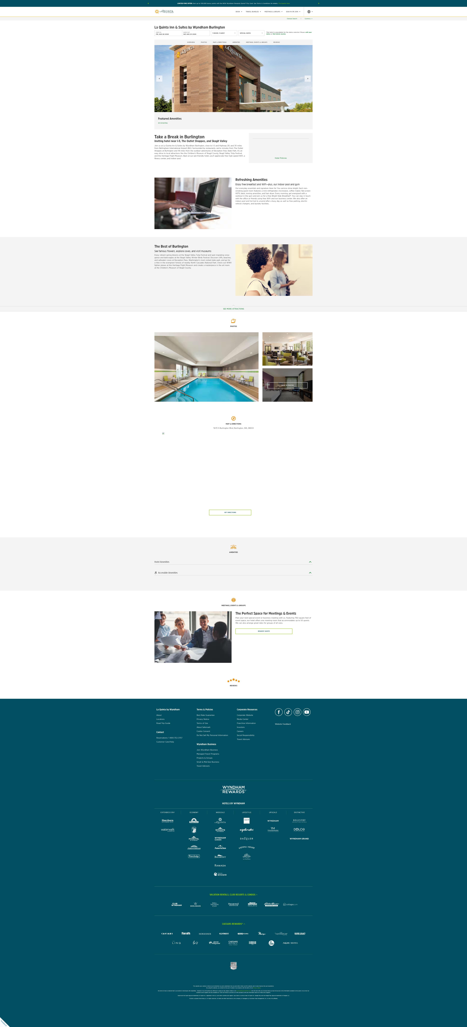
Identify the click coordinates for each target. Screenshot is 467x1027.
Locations (160, 719)
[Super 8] (194, 830)
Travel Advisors (203, 766)
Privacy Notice (203, 719)
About (159, 715)
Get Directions (230, 512)
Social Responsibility (245, 735)
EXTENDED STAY (168, 812)
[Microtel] (194, 839)
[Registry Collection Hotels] (299, 821)
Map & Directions (219, 42)
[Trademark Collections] (273, 830)
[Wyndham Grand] (299, 839)
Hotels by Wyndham (233, 803)
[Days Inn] (194, 821)
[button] (148, 3)
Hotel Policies (281, 158)
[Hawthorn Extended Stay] (167, 821)
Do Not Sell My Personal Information (212, 735)
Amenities (236, 42)
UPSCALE (273, 812)
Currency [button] (308, 18)
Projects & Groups (204, 758)
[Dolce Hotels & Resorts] (299, 830)
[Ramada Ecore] (220, 875)
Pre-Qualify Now (284, 3)
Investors (241, 727)
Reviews (276, 42)
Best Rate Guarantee (206, 715)
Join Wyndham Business (207, 750)
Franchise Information (246, 723)
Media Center (242, 719)
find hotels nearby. (279, 34)
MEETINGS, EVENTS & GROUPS (256, 42)
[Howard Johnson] (194, 848)
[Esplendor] (246, 830)
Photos (204, 42)
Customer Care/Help (165, 742)
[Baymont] (220, 857)
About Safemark (203, 727)
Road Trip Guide (163, 723)
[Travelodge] (194, 857)
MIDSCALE (220, 812)
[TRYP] (246, 821)
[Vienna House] (246, 848)
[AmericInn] (220, 848)
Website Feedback (283, 724)
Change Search (292, 18)
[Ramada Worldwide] (220, 866)
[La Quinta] (220, 821)
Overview (191, 42)
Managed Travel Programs (208, 754)
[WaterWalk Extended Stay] (167, 830)
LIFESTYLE (246, 812)
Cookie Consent (203, 731)
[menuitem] (239, 12)
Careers (240, 731)
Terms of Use (202, 723)
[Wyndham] (273, 821)
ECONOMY (194, 812)
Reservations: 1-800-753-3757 (169, 738)
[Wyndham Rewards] (233, 789)
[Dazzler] (246, 839)
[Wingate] (220, 830)
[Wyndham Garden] (220, 839)
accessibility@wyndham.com (243, 990)
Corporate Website (245, 715)
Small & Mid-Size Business (208, 762)
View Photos (287, 385)
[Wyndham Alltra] (246, 857)
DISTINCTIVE (299, 812)
